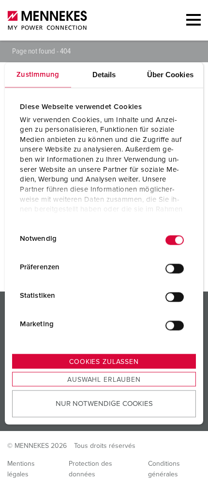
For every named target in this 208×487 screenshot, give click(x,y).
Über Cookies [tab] (170, 74)
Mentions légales (21, 469)
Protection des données (90, 469)
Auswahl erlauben (103, 379)
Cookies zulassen (103, 362)
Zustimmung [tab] (37, 74)
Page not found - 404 (41, 51)
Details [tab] (104, 74)
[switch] (174, 268)
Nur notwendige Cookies (104, 403)
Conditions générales (164, 469)
